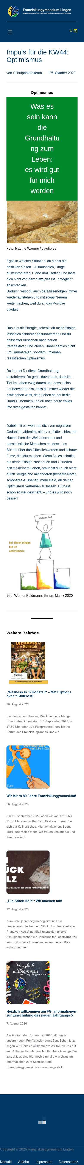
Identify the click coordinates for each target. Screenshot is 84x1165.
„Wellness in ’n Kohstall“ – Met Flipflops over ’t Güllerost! (39, 694)
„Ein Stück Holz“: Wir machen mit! (34, 901)
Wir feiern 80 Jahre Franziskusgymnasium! (41, 796)
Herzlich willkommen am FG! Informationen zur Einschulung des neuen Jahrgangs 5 (41, 1013)
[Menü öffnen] (10, 32)
